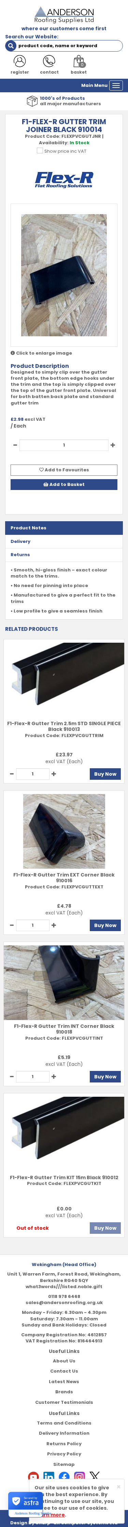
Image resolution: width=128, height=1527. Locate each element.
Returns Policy (64, 1443)
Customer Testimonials (64, 1402)
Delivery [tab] (20, 541)
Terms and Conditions (64, 1423)
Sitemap (64, 1464)
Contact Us (64, 1371)
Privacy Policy (64, 1454)
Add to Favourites (66, 470)
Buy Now (105, 774)
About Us (64, 1361)
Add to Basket (66, 484)
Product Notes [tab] (28, 528)
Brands (64, 1392)
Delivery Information (64, 1433)
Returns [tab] (20, 554)
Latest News (64, 1381)
